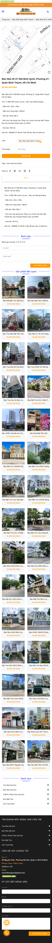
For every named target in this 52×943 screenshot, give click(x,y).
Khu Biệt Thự (8, 799)
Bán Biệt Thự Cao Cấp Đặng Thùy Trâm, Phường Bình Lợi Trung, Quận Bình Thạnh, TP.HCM (13, 500)
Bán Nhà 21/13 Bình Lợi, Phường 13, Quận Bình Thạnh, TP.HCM (13, 732)
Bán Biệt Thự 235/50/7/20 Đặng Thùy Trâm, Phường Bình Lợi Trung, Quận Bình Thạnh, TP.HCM (13, 466)
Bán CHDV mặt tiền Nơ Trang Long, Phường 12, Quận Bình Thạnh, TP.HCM (13, 433)
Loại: (4, 140)
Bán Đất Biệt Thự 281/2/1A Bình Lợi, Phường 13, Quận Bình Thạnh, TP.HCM (13, 301)
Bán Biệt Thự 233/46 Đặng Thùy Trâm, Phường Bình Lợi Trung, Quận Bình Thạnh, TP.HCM (39, 500)
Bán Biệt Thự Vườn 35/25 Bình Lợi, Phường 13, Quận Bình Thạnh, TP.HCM (13, 699)
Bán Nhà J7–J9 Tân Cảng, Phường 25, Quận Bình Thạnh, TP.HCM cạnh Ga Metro (39, 334)
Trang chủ (6, 19)
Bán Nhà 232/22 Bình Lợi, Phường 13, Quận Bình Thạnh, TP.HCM (13, 566)
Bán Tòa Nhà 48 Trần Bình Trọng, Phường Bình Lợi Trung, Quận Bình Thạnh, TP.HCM (13, 367)
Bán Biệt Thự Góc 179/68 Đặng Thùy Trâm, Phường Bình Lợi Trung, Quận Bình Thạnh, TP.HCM (13, 533)
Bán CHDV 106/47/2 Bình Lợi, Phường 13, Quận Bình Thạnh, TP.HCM (38, 632)
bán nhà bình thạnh (14, 163)
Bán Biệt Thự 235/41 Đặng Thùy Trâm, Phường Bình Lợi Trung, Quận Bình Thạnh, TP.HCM (39, 466)
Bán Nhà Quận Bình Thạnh (22, 19)
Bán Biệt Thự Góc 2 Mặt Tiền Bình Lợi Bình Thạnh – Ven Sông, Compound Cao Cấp (39, 400)
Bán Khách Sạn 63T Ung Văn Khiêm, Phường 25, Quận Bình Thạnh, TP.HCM (38, 732)
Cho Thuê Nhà (8, 804)
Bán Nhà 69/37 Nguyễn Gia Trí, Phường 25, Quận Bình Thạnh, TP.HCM (13, 765)
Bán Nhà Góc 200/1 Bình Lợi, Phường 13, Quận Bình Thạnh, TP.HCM (38, 566)
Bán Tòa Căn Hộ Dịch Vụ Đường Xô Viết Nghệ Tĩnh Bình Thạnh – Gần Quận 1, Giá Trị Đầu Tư (13, 400)
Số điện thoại (7, 906)
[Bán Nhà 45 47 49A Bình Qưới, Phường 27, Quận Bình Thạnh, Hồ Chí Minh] (7, 1)
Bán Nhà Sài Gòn (9, 790)
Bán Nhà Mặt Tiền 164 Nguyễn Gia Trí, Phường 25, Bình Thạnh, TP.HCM (39, 433)
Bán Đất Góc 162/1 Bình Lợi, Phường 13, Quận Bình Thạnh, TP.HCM (13, 599)
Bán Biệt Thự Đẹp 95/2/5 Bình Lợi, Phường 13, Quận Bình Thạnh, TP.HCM (38, 665)
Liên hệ (27, 156)
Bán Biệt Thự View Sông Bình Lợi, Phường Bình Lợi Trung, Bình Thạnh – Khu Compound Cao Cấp (38, 533)
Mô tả (26, 178)
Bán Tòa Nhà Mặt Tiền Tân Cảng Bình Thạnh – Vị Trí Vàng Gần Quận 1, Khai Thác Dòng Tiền (13, 334)
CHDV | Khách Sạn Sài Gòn (13, 794)
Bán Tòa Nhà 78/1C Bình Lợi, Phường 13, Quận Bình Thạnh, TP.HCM (13, 665)
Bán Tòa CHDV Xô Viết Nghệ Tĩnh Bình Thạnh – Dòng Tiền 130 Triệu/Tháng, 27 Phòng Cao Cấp (38, 367)
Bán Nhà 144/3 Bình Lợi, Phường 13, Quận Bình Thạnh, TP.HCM (13, 632)
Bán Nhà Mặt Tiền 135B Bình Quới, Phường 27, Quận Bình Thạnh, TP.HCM (38, 301)
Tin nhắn (5, 916)
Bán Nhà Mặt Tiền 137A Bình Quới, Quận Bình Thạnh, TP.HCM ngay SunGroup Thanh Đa (39, 765)
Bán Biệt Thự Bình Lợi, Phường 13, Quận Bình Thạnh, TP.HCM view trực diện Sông (38, 599)
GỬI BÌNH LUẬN (40, 265)
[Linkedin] (20, 171)
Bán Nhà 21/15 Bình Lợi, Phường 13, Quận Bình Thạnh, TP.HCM (38, 699)
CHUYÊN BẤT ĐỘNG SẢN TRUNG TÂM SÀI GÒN (26, 5)
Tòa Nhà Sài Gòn (9, 785)
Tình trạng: (6, 149)
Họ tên (4, 887)
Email (4, 897)
